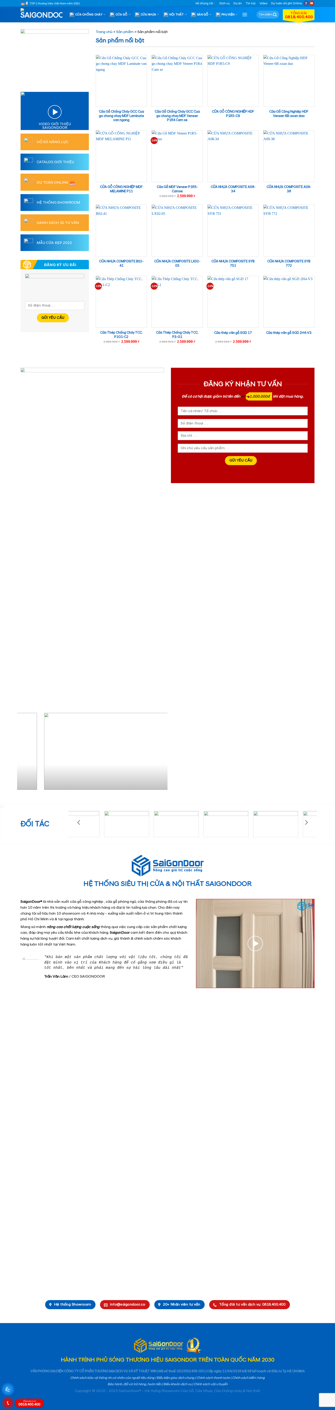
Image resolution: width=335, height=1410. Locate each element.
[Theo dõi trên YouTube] (311, 3)
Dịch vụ (224, 3)
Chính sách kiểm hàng (248, 1378)
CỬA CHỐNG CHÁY (89, 14)
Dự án (238, 3)
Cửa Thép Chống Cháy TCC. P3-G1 (177, 335)
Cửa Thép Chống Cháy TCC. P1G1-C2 (121, 335)
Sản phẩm (125, 32)
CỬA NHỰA (148, 14)
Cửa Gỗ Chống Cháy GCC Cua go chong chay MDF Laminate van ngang (121, 116)
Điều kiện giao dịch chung (175, 1378)
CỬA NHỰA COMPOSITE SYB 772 (288, 263)
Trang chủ (104, 32)
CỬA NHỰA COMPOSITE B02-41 (121, 263)
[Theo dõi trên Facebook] (306, 3)
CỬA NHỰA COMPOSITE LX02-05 (177, 263)
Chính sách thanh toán (213, 1378)
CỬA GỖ (122, 14)
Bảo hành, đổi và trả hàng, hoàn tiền (134, 1384)
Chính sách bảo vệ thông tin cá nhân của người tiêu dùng (112, 1378)
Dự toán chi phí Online (286, 3)
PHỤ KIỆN (228, 14)
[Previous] (26, 753)
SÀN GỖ (203, 14)
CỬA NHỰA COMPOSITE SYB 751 (233, 263)
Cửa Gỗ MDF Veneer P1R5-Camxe (177, 189)
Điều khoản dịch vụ (177, 1384)
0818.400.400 (29, 1403)
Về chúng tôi (204, 3)
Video (263, 3)
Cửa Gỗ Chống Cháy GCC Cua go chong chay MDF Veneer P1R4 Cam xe (177, 116)
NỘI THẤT (176, 14)
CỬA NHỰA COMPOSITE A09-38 (289, 189)
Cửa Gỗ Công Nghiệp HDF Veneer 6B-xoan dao (288, 114)
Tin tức (251, 3)
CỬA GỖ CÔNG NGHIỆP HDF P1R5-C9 (233, 114)
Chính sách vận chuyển (210, 1384)
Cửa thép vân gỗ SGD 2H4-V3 (289, 333)
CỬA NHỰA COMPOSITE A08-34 (233, 189)
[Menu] (244, 14)
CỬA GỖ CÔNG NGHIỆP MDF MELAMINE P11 (121, 189)
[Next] (159, 753)
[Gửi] (275, 14)
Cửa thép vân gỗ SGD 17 (233, 333)
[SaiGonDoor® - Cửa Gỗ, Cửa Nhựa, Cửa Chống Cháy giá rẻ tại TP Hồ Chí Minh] (43, 14)
